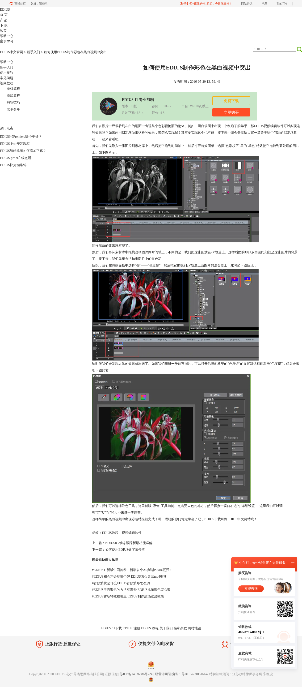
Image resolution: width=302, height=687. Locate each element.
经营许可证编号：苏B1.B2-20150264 (181, 674)
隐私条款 (180, 628)
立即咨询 (251, 588)
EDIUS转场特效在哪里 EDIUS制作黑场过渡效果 (128, 596)
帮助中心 (6, 36)
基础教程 (13, 88)
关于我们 (166, 628)
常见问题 (6, 78)
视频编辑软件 (274, 126)
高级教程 (13, 95)
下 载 (4, 25)
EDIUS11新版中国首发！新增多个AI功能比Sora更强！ (132, 570)
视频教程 (6, 83)
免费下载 (231, 101)
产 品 (4, 20)
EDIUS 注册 (131, 628)
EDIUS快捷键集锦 (13, 165)
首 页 (4, 15)
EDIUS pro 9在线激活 (15, 158)
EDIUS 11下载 (111, 628)
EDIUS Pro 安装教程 (15, 144)
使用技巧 (6, 72)
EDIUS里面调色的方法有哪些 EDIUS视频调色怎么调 (131, 590)
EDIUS (5, 9)
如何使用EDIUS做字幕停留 (125, 549)
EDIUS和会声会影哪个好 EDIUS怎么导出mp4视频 (129, 576)
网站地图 (194, 628)
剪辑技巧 (13, 102)
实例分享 (13, 109)
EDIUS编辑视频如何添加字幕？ (23, 151)
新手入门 (33, 52)
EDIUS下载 (212, 519)
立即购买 (231, 112)
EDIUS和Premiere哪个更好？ (21, 136)
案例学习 (6, 41)
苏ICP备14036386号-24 (136, 674)
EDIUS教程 (110, 533)
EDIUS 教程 (150, 628)
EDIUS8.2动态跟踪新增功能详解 (128, 543)
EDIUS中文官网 (11, 52)
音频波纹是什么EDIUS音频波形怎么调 (121, 583)
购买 (3, 31)
